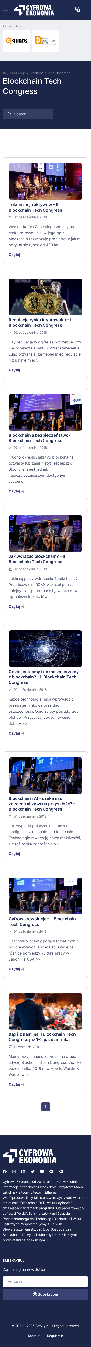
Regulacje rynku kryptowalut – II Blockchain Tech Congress (41, 322)
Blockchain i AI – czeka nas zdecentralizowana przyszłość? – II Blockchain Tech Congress (44, 804)
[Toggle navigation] (5, 10)
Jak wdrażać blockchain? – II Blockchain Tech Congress (37, 559)
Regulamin (55, 1336)
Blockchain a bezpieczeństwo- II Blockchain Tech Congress (41, 438)
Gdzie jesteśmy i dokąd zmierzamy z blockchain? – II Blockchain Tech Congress (44, 677)
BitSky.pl (42, 1326)
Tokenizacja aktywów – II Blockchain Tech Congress (35, 207)
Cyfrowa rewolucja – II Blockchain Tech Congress (42, 921)
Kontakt (34, 1336)
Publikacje (18, 73)
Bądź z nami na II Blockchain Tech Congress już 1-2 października (42, 1037)
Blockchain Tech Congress (50, 73)
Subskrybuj (47, 1294)
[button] (78, 9)
